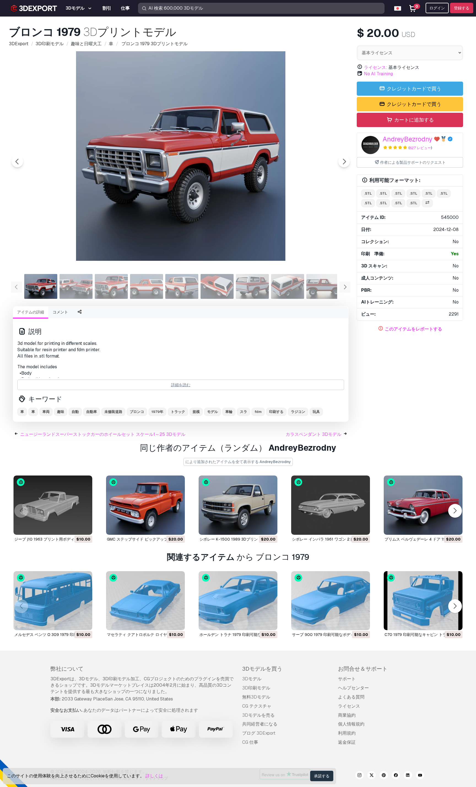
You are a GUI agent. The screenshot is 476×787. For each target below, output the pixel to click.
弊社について (66, 668)
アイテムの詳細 (30, 312)
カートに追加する (413, 120)
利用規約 (347, 733)
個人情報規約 (351, 724)
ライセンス (349, 706)
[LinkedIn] (407, 775)
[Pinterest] (383, 775)
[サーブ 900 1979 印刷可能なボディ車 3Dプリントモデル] (330, 600)
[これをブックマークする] (84, 527)
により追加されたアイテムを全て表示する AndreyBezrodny (238, 461)
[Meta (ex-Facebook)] (395, 775)
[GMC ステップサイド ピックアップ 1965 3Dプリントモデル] (145, 505)
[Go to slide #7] (252, 286)
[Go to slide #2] (76, 286)
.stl (368, 193)
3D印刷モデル (256, 688)
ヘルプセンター (353, 688)
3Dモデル (251, 679)
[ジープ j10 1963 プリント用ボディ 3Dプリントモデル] (52, 505)
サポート (347, 679)
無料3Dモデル (256, 697)
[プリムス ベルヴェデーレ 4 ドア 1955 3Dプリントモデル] (423, 505)
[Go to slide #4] (146, 286)
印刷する (276, 411)
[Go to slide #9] (322, 286)
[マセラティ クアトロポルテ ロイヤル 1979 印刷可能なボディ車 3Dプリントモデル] (145, 600)
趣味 (60, 411)
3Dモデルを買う (262, 668)
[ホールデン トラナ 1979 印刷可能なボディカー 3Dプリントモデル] (238, 600)
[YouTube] (420, 775)
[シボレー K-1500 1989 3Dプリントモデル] (238, 505)
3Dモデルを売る (258, 715)
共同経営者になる (259, 724)
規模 (196, 411)
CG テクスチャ (256, 706)
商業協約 (347, 715)
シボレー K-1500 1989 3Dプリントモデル (236, 539)
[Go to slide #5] (181, 286)
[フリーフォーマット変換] (427, 203)
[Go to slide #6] (217, 286)
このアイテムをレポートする (413, 329)
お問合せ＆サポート (363, 668)
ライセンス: (375, 67)
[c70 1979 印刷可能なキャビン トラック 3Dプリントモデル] (423, 600)
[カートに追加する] (73, 527)
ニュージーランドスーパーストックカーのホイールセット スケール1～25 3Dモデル (102, 434)
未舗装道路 (113, 411)
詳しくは (154, 776)
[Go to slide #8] (287, 286)
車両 (46, 411)
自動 (75, 411)
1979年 (157, 411)
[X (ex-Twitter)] (371, 775)
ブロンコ (137, 411)
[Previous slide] (17, 161)
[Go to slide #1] (40, 286)
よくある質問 (351, 697)
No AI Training (378, 74)
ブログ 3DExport (258, 733)
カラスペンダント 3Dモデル (313, 434)
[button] (455, 510)
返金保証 (347, 742)
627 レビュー (420, 148)
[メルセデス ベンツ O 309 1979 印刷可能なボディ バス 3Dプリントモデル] (52, 600)
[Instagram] (359, 775)
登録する (461, 8)
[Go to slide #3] (111, 286)
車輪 (228, 411)
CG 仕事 (250, 742)
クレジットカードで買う (413, 88)
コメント (60, 312)
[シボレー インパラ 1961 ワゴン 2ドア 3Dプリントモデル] (330, 505)
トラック (178, 411)
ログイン (437, 8)
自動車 (91, 411)
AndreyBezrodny (407, 139)
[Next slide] (344, 161)
